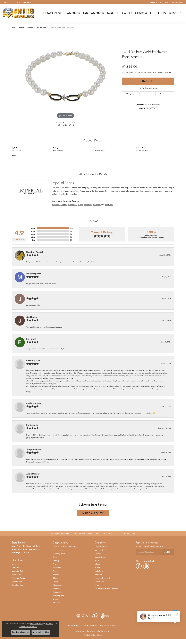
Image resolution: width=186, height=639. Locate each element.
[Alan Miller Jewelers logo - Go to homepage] (19, 13)
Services (175, 13)
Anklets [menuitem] (56, 574)
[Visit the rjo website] (94, 615)
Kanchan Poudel (34, 252)
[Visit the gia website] (82, 615)
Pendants (88, 204)
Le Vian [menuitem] (97, 567)
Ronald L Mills (33, 360)
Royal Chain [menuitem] (99, 581)
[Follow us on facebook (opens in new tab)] (139, 566)
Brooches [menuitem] (56, 599)
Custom (141, 13)
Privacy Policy (73, 626)
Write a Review (93, 513)
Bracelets (30, 27)
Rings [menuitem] (55, 557)
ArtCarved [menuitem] (98, 550)
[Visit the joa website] (105, 615)
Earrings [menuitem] (56, 560)
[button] (153, 2)
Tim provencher (34, 449)
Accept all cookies (40, 632)
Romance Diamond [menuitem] (102, 578)
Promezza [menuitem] (98, 574)
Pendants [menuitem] (56, 571)
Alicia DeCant (32, 473)
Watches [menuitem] (56, 588)
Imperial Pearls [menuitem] (100, 557)
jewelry (21, 27)
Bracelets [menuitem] (56, 564)
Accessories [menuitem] (57, 592)
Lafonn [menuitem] (97, 564)
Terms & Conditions (89, 626)
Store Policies (17, 581)
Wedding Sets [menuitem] (58, 595)
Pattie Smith (32, 425)
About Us (15, 564)
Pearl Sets (109, 204)
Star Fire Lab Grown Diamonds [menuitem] (106, 588)
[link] (6, 2)
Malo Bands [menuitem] (99, 571)
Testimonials (16, 574)
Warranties (165, 94)
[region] (65, 75)
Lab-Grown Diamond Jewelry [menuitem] (64, 546)
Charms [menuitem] (56, 578)
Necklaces (72, 204)
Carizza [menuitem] (97, 553)
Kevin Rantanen (34, 403)
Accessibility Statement (109, 626)
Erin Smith (31, 338)
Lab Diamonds (93, 13)
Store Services (17, 585)
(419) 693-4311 (65, 125)
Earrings (63, 204)
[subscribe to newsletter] (168, 552)
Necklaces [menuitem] (57, 567)
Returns (147, 94)
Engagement (51, 13)
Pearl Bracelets (41, 27)
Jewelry (126, 13)
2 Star (33, 237)
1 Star (33, 240)
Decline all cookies (20, 632)
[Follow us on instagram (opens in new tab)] (146, 566)
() (71, 228)
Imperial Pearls (99, 150)
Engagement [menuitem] (58, 550)
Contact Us (16, 567)
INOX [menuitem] (96, 560)
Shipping (130, 94)
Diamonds (72, 13)
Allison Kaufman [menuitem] (100, 546)
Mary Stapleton (34, 273)
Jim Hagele (31, 317)
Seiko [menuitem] (96, 585)
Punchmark (97, 635)
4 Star (33, 231)
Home (13, 27)
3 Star (33, 234)
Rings (80, 204)
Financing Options (19, 578)
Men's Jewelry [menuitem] (58, 585)
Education (158, 13)
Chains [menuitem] (56, 581)
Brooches (97, 204)
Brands (112, 13)
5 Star (33, 228)
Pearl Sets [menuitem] (57, 602)
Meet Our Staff (17, 571)
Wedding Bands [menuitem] (59, 553)
